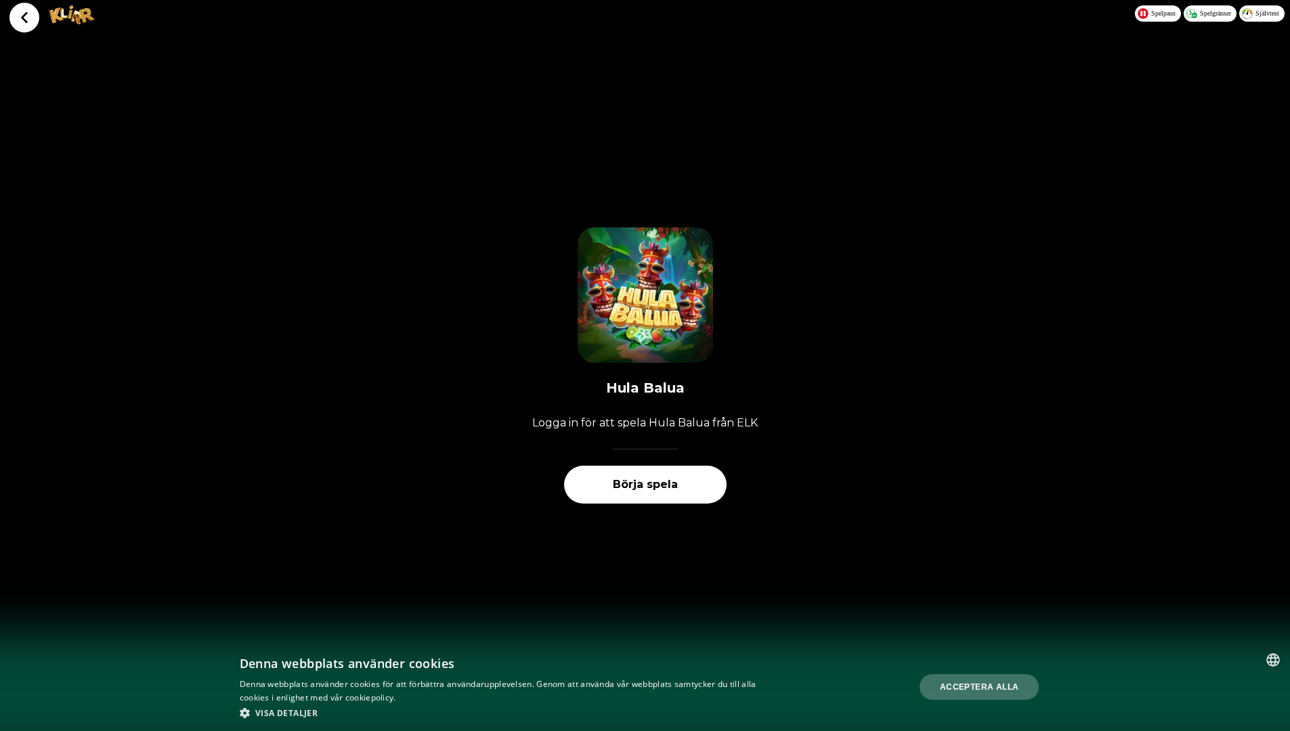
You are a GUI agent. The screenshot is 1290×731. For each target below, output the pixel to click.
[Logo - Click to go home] (71, 20)
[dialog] (645, 687)
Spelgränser (1215, 13)
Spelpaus (1163, 13)
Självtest (1267, 13)
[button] (501, 713)
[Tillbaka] (24, 17)
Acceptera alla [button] (979, 687)
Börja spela (645, 484)
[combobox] (1273, 660)
